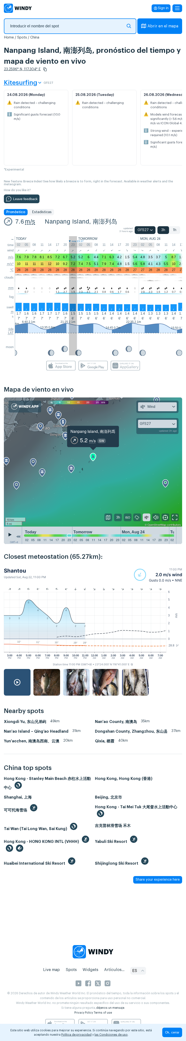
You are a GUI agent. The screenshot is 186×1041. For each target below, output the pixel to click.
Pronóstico (15, 212)
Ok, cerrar (172, 1032)
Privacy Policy (83, 1012)
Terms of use (103, 1012)
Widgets (90, 970)
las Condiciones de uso (111, 1034)
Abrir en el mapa (162, 26)
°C (12, 270)
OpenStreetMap (156, 525)
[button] (45, 69)
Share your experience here (158, 879)
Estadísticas (42, 212)
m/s (30, 221)
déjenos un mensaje (110, 1007)
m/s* (10, 264)
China (34, 37)
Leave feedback (25, 199)
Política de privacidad (76, 1034)
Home (9, 37)
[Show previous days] (18, 536)
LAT (11, 333)
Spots (22, 37)
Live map (51, 970)
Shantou (15, 570)
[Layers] (108, 517)
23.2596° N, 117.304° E (22, 69)
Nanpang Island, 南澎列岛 (81, 221)
